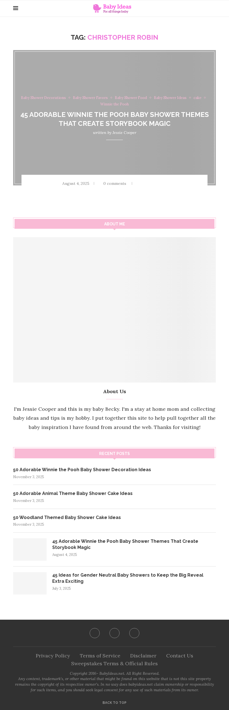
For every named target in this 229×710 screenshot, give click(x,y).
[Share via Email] (169, 183)
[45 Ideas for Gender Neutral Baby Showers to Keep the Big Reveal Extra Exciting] (30, 583)
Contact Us (179, 655)
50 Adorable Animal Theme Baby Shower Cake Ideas (73, 493)
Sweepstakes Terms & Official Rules (114, 663)
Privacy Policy (53, 655)
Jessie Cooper (124, 132)
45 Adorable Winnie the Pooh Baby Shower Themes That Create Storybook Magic (125, 544)
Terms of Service (100, 655)
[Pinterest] (134, 633)
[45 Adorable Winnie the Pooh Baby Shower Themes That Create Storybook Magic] (30, 549)
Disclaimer (143, 655)
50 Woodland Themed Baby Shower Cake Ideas (67, 517)
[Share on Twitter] (154, 183)
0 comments (114, 183)
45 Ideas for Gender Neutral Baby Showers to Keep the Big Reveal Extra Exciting (127, 578)
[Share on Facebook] (147, 183)
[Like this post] (139, 183)
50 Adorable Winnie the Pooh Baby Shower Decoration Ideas (82, 469)
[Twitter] (114, 633)
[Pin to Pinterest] (162, 183)
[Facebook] (95, 633)
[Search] (213, 8)
